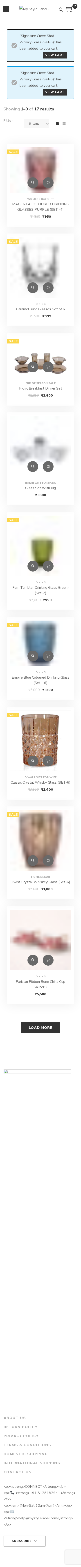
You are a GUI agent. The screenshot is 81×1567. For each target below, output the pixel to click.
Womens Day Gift (40, 199)
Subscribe (22, 1541)
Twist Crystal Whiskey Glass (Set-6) (40, 882)
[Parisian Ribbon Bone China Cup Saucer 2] (40, 940)
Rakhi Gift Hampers (40, 483)
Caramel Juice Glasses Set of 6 (40, 309)
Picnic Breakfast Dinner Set (40, 388)
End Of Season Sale (40, 383)
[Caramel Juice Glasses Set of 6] (40, 267)
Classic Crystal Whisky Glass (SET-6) (40, 782)
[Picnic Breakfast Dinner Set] (40, 357)
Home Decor (40, 877)
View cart (54, 55)
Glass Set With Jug (40, 488)
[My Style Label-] (34, 9)
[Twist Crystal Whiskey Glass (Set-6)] (40, 840)
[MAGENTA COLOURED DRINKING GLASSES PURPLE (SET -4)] (40, 173)
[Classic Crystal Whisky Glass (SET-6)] (40, 740)
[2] (69, 10)
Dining (41, 304)
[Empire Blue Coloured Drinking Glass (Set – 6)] (40, 643)
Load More (40, 1027)
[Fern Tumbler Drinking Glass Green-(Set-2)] (40, 546)
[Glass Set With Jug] (40, 446)
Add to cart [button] (48, 182)
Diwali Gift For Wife (40, 777)
